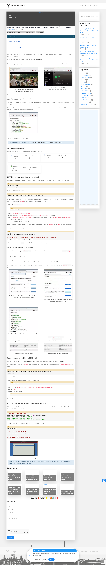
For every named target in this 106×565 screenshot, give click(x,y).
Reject (44, 559)
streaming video (12, 32)
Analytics (83, 73)
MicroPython (84, 88)
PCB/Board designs (86, 93)
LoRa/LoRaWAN (85, 91)
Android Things (84, 75)
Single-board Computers (87, 104)
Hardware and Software (14, 41)
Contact (95, 5)
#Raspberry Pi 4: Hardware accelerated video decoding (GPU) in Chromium (39, 27)
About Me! (88, 5)
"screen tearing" (28, 361)
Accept (51, 559)
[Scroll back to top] (102, 561)
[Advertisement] (89, 157)
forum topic (61, 361)
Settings (37, 559)
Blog (81, 5)
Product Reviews (85, 95)
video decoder (40, 32)
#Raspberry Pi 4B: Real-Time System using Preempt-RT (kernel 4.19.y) (89, 30)
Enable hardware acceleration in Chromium (21, 45)
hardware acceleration (30, 32)
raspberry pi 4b (21, 32)
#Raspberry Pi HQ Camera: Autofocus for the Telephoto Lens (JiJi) (88, 38)
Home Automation (85, 84)
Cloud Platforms (85, 77)
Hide (73, 36)
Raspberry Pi (14, 22)
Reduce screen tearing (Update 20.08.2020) (19, 47)
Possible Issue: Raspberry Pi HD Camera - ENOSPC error (21, 48)
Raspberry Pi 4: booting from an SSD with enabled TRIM (47, 142)
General (83, 79)
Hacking (83, 82)
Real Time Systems (86, 99)
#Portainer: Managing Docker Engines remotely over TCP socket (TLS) (89, 59)
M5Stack (83, 86)
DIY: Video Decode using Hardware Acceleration (20, 43)
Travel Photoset (85, 102)
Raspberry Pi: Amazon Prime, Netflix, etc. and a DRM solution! (25, 59)
